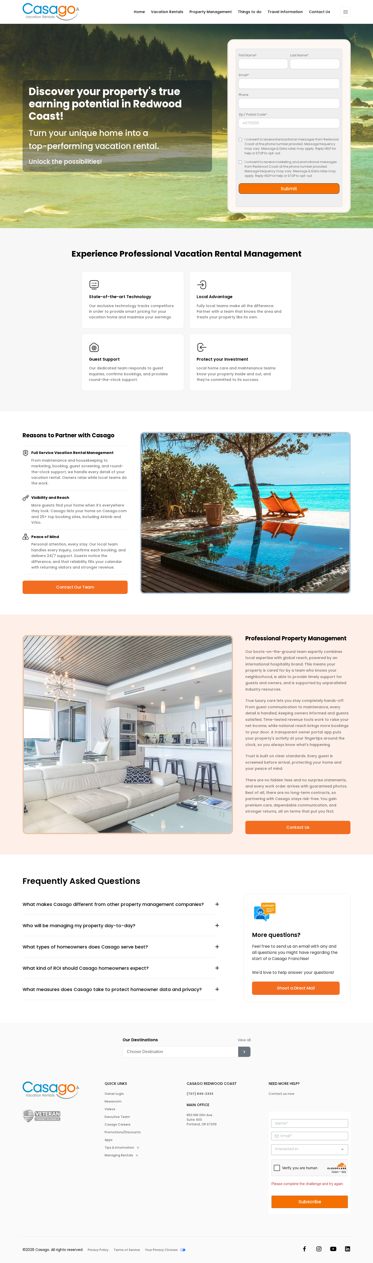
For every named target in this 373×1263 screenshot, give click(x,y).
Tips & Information (119, 1147)
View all (244, 1040)
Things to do (249, 11)
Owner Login (114, 1094)
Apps (109, 1140)
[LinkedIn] (348, 1250)
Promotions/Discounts (123, 1132)
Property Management (210, 11)
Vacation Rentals (167, 11)
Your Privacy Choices (161, 1250)
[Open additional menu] (345, 12)
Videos (110, 1109)
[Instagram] (319, 1250)
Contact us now (281, 1094)
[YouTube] (333, 1250)
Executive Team (117, 1117)
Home (139, 11)
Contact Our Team (75, 587)
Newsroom (113, 1101)
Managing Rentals (119, 1155)
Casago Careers (117, 1124)
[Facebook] (304, 1250)
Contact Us (319, 11)
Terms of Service (127, 1250)
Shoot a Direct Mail (296, 988)
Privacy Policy (98, 1250)
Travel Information (285, 11)
